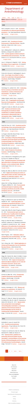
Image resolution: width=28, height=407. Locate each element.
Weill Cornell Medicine (14, 384)
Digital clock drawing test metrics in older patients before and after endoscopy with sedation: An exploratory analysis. (13, 174)
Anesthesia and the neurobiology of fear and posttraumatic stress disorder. (13, 127)
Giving (14, 398)
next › (15, 351)
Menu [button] (2, 3)
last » (20, 351)
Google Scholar (14, 34)
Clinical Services (14, 372)
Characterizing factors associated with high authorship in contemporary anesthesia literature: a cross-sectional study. (13, 162)
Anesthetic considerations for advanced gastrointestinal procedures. (13, 30)
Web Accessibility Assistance (14, 403)
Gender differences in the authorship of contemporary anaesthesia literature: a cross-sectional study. (13, 226)
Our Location (2, 358)
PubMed (6, 34)
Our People (14, 376)
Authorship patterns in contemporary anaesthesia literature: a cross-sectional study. (13, 203)
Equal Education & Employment (14, 394)
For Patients (14, 366)
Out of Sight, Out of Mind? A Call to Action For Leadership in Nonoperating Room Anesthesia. (13, 76)
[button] (25, 2)
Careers (14, 396)
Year (18, 17)
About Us (14, 365)
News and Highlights (14, 374)
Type (13, 17)
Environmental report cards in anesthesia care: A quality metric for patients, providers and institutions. (13, 213)
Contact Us (26, 358)
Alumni (14, 378)
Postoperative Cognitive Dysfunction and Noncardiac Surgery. (12, 276)
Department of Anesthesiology (14, 10)
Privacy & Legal (14, 392)
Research (14, 368)
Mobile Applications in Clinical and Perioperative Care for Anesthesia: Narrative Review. (13, 245)
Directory (14, 401)
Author (4, 17)
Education (14, 370)
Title (8, 17)
